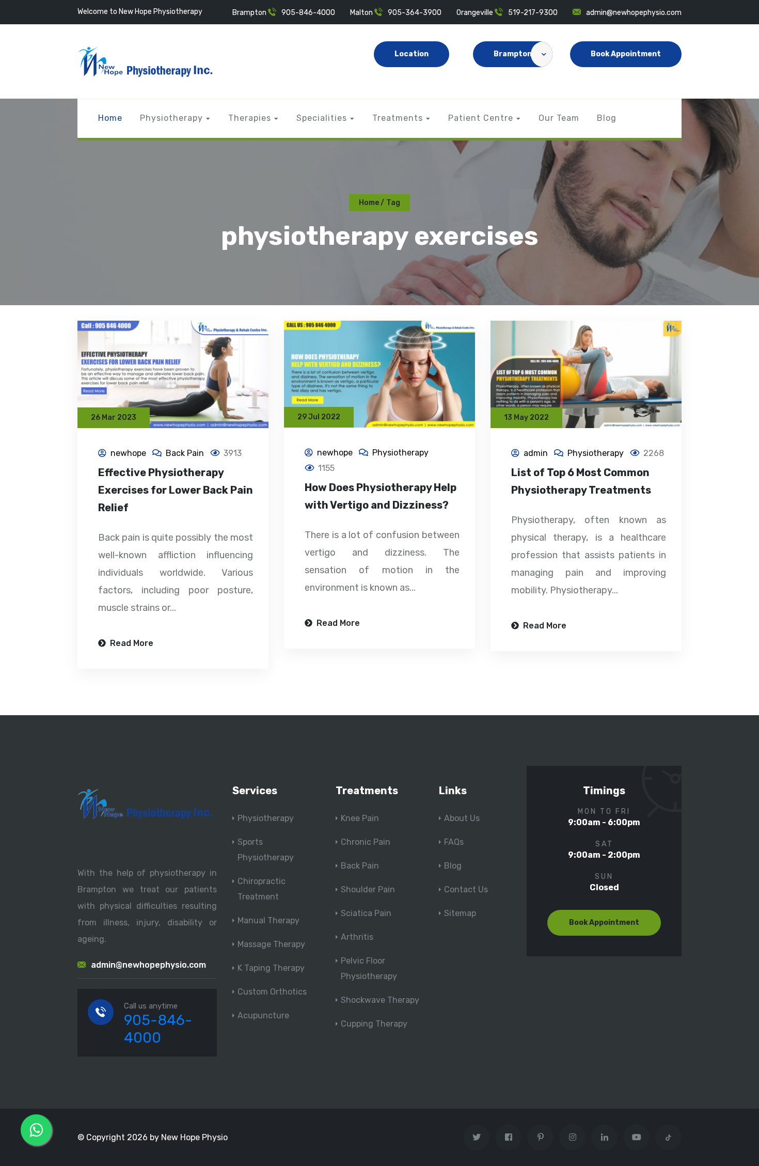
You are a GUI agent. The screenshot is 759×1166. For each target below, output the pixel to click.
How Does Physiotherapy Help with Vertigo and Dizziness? (380, 496)
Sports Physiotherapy (266, 849)
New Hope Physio (194, 1137)
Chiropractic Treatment (262, 889)
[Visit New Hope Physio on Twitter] (476, 1137)
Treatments (397, 118)
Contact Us (466, 889)
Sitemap (460, 913)
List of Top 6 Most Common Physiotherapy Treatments (581, 481)
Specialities (321, 118)
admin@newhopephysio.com (634, 12)
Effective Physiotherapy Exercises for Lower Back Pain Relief (175, 490)
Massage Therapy (271, 944)
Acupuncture (263, 1015)
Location (411, 54)
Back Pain (185, 453)
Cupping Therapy (374, 1024)
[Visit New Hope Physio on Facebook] (508, 1137)
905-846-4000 (308, 12)
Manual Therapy (268, 920)
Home (110, 118)
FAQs (454, 842)
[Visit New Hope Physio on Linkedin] (604, 1137)
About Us (462, 818)
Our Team (559, 118)
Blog (606, 118)
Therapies (249, 118)
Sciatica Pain (366, 913)
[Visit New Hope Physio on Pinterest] (540, 1137)
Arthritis (357, 937)
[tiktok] (668, 1137)
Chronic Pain (365, 842)
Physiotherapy (171, 118)
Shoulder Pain (368, 889)
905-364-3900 (414, 12)
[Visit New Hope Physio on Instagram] (572, 1137)
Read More (130, 643)
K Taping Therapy (271, 968)
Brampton (513, 54)
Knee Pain (360, 818)
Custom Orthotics (272, 992)
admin (536, 453)
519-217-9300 (533, 12)
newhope (128, 453)
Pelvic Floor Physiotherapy (369, 968)
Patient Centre (480, 118)
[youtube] (636, 1137)
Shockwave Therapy (380, 1000)
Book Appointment (626, 54)
